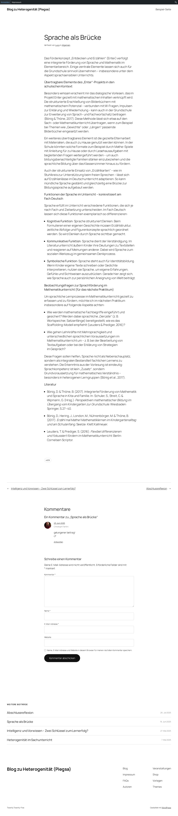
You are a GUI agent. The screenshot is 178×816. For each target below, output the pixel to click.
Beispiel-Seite (163, 9)
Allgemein (66, 45)
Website (47, 637)
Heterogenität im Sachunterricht (29, 740)
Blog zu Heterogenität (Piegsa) (28, 9)
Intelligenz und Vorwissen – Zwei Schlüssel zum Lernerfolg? (43, 488)
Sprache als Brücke (20, 721)
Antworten (58, 542)
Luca (57, 45)
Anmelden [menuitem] (5, 2)
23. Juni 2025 (59, 523)
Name (47, 610)
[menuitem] (176, 2)
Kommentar (49, 574)
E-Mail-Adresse (51, 624)
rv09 (48, 460)
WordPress (166, 807)
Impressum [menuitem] (16, 2)
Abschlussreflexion (156, 488)
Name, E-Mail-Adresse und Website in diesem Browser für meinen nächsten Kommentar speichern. (89, 650)
